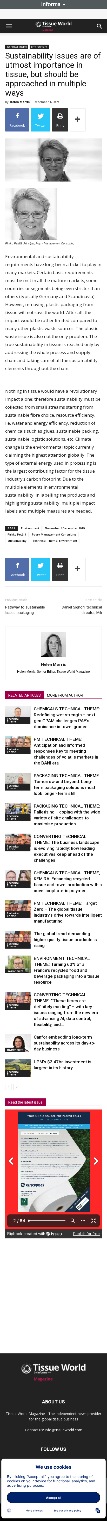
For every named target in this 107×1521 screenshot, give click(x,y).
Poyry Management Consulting (54, 534)
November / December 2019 (65, 528)
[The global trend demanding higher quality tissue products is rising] (18, 940)
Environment (39, 46)
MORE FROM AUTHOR (65, 695)
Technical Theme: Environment (54, 540)
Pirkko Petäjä (17, 534)
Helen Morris (20, 102)
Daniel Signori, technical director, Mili (82, 610)
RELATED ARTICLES (24, 695)
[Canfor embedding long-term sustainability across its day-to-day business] (18, 1043)
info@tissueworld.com (63, 1429)
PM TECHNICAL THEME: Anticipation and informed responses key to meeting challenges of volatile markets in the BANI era (66, 751)
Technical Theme (17, 46)
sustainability (17, 540)
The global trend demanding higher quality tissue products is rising (65, 939)
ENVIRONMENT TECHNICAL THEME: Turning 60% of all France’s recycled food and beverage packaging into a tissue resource (66, 970)
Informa (53, 4)
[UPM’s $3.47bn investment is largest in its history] (18, 1068)
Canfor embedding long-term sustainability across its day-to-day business (65, 1042)
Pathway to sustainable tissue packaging (25, 610)
